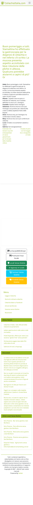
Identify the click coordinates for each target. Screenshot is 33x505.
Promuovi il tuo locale (17, 257)
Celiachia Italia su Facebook (13, 302)
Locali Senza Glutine (17, 263)
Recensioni (8, 313)
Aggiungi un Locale (17, 268)
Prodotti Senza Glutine (17, 280)
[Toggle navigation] (29, 3)
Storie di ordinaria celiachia (13, 299)
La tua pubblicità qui (17, 251)
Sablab (20, 473)
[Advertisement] (16, 23)
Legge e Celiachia (10, 296)
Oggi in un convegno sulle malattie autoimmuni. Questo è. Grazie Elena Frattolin (15, 392)
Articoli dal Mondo (11, 306)
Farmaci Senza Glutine (18, 273)
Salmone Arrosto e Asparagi (13, 347)
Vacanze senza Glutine (12, 309)
